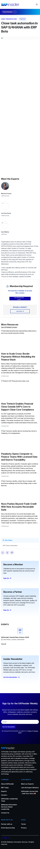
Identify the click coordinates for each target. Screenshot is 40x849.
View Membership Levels (19, 298)
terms (29, 731)
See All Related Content (9, 327)
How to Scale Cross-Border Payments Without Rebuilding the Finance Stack (18, 356)
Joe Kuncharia (6, 213)
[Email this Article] (11, 552)
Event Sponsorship (8, 828)
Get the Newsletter (10, 677)
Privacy (24, 828)
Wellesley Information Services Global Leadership (9, 807)
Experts (4, 791)
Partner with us (6, 824)
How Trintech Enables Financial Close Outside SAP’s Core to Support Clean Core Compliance (17, 406)
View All (3, 644)
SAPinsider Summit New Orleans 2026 (15, 637)
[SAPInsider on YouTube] (9, 838)
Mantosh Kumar (6, 193)
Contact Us (5, 813)
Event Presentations (9, 19)
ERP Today (5, 788)
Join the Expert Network (30, 788)
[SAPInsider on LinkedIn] (5, 838)
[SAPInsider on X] (2, 838)
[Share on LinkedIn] (2, 552)
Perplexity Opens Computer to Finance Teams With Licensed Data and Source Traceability (19, 456)
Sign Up (6, 578)
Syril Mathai (5, 232)
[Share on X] (7, 552)
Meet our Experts (27, 784)
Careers (4, 795)
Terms (23, 824)
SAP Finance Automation (10, 545)
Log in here (19, 311)
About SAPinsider (7, 784)
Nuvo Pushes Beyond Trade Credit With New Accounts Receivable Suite (19, 506)
